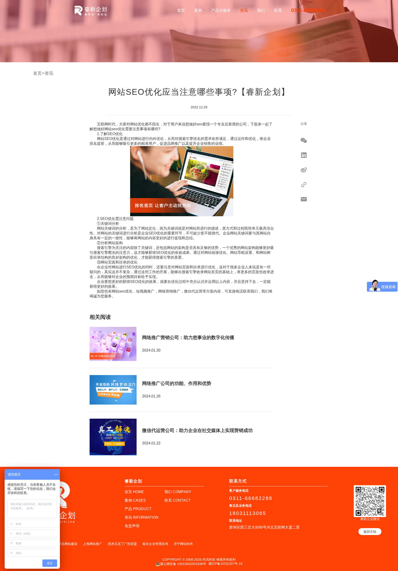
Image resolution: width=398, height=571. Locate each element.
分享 (304, 124)
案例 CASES (135, 500)
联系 (278, 10)
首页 (181, 10)
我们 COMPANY (177, 492)
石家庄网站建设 (66, 544)
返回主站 (369, 531)
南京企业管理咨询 (155, 544)
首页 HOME (134, 492)
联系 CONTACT (177, 500)
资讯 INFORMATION (141, 517)
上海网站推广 (92, 544)
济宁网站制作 (183, 544)
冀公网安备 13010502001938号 (183, 563)
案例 (198, 10)
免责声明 (132, 526)
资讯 (244, 10)
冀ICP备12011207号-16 (225, 563)
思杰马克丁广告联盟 (122, 544)
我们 (261, 10)
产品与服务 (221, 10)
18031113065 (247, 513)
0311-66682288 (308, 10)
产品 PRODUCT (138, 509)
